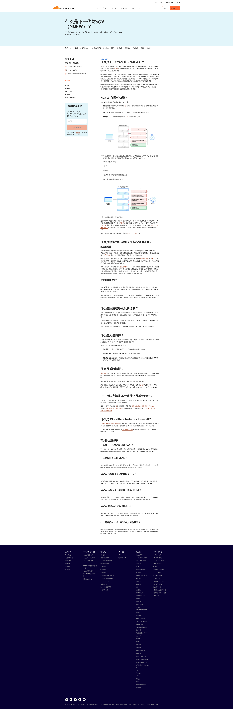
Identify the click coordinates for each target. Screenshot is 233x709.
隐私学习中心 (157, 587)
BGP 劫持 (138, 578)
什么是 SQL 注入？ (105, 581)
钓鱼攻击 (103, 569)
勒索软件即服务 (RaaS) (107, 575)
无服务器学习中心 (158, 569)
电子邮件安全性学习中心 (160, 593)
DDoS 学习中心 (157, 558)
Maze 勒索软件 (140, 618)
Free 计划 (68, 555)
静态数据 (138, 581)
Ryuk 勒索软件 (140, 624)
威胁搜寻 (138, 644)
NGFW (138, 612)
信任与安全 (141, 704)
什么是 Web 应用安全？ (81, 48)
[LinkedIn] (84, 699)
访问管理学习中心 (158, 581)
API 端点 (138, 563)
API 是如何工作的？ (141, 558)
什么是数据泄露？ (88, 571)
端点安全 (138, 590)
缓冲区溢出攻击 (104, 558)
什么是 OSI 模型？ (133, 233)
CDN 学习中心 (157, 563)
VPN (127, 117)
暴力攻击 (103, 555)
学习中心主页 (157, 555)
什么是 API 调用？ (141, 560)
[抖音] (79, 699)
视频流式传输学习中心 (159, 590)
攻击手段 (138, 572)
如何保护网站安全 (141, 656)
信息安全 (138, 670)
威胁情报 (103, 373)
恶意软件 (108, 255)
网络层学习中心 (157, 584)
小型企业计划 (69, 558)
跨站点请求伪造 (104, 563)
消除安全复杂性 (87, 579)
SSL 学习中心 (157, 572)
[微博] (71, 699)
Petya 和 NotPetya (141, 621)
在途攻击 (103, 566)
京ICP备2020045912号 (107, 704)
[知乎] (75, 699)
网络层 (122, 223)
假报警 (138, 641)
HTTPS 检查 (139, 593)
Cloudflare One (127, 429)
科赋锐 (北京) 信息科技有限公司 (90, 704)
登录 (165, 8)
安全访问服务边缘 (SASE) (115, 408)
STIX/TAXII (139, 639)
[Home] (64, 8)
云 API (138, 566)
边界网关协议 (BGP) (141, 575)
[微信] (66, 699)
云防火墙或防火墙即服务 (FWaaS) (143, 406)
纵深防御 (138, 584)
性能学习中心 (157, 566)
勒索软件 (103, 572)
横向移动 (138, 601)
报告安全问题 (133, 704)
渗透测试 (138, 615)
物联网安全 (139, 598)
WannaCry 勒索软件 (141, 627)
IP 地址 (142, 259)
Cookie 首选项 (150, 704)
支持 (156, 2)
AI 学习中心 (156, 596)
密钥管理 (138, 630)
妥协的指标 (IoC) (140, 596)
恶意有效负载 (139, 604)
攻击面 (138, 679)
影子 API (138, 636)
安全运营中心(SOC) (141, 633)
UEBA (137, 682)
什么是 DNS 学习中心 (159, 560)
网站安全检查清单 (141, 684)
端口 (147, 259)
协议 (153, 259)
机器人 (142, 385)
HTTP (104, 225)
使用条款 (124, 704)
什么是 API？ (139, 555)
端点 (137, 587)
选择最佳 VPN (122, 558)
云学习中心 (156, 578)
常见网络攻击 (104, 590)
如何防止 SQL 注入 (141, 662)
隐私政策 (78, 132)
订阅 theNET (77, 128)
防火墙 (116, 68)
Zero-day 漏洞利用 (105, 587)
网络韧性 (138, 687)
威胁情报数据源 (140, 650)
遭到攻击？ (174, 8)
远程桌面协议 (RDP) (126, 267)
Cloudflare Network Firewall (110, 423)
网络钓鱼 (138, 673)
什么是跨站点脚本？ (106, 560)
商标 (157, 704)
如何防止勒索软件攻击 (142, 659)
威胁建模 (138, 653)
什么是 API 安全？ (141, 569)
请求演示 (67, 566)
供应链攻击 (103, 584)
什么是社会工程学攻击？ (107, 578)
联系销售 (67, 569)
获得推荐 (67, 563)
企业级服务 (68, 560)
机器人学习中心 (157, 575)
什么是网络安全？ (88, 555)
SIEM (137, 676)
